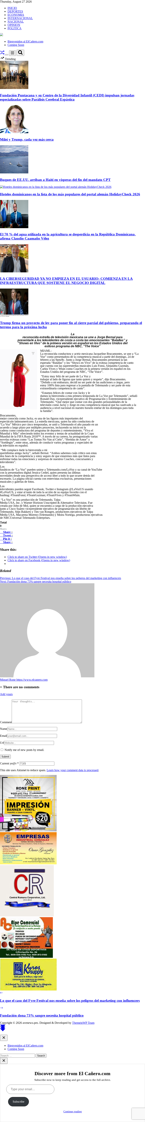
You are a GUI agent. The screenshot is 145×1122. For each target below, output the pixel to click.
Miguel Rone (8, 679)
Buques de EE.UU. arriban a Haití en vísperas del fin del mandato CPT (55, 180)
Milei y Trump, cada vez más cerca (27, 139)
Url (2, 742)
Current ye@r (9, 763)
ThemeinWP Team (83, 1022)
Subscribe (18, 1101)
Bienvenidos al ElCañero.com (25, 41)
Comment (6, 722)
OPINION (14, 25)
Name (3, 728)
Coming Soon (16, 44)
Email (3, 735)
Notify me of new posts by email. (24, 749)
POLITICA (15, 28)
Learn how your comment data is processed (72, 770)
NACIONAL (16, 21)
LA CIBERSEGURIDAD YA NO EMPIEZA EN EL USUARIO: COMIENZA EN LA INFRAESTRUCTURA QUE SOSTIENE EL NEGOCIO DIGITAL (66, 281)
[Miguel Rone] (47, 676)
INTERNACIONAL (20, 18)
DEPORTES (15, 11)
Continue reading (72, 1111)
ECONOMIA (16, 14)
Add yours (6, 694)
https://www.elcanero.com (32, 679)
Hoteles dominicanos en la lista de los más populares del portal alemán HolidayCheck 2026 (70, 194)
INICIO (12, 8)
